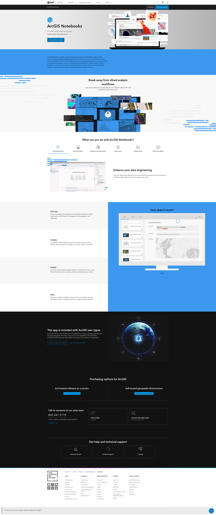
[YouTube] (56, 488)
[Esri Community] (48, 488)
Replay (162, 273)
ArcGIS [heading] (67, 476)
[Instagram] (52, 488)
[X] (52, 484)
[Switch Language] (162, 2)
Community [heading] (84, 476)
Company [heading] (115, 476)
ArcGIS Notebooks (53, 7)
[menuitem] (71, 480)
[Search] (158, 2)
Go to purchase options (56, 40)
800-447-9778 (57, 415)
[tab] (58, 148)
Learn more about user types (57, 343)
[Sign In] (167, 2)
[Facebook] (48, 484)
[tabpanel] (108, 175)
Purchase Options (162, 7)
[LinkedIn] (56, 484)
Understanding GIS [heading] (102, 476)
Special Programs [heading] (134, 476)
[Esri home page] (50, 2)
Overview (151, 7)
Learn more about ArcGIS (77, 343)
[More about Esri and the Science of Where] (52, 476)
